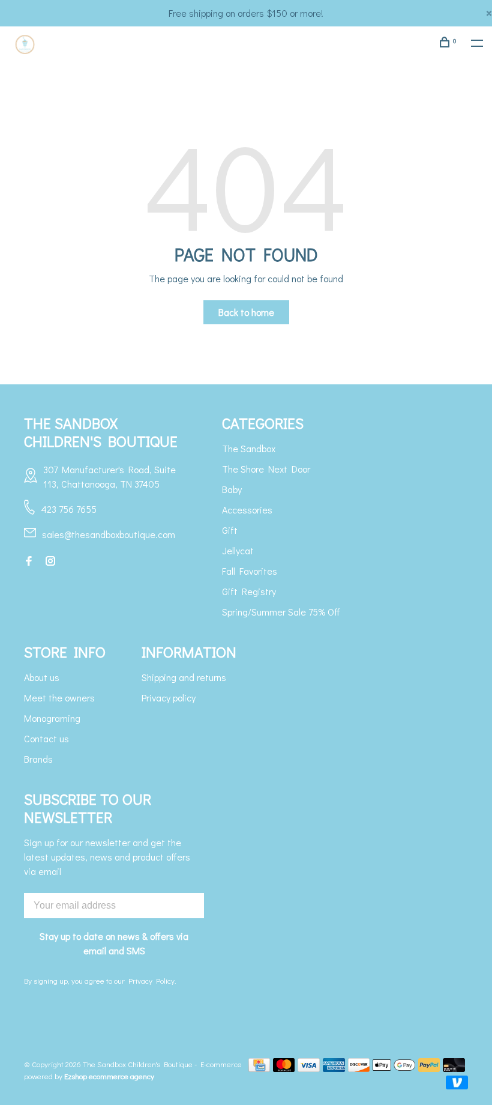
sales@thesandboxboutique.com (108, 534)
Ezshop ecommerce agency (109, 1076)
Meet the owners (59, 697)
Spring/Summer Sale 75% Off (281, 611)
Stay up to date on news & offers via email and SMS (114, 943)
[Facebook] (29, 561)
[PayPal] (429, 1068)
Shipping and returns (184, 677)
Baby (232, 489)
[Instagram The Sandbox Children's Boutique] (50, 561)
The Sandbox (248, 448)
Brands (38, 758)
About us (41, 677)
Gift (230, 530)
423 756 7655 (69, 509)
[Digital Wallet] (394, 1068)
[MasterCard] (284, 1068)
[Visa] (309, 1068)
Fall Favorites (249, 571)
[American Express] (334, 1068)
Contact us (46, 738)
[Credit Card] (259, 1068)
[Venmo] (457, 1085)
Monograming (52, 718)
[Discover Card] (359, 1068)
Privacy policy (169, 697)
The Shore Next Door (266, 468)
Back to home (246, 312)
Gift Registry (249, 591)
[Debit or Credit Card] (454, 1068)
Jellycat (238, 550)
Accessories (247, 509)
